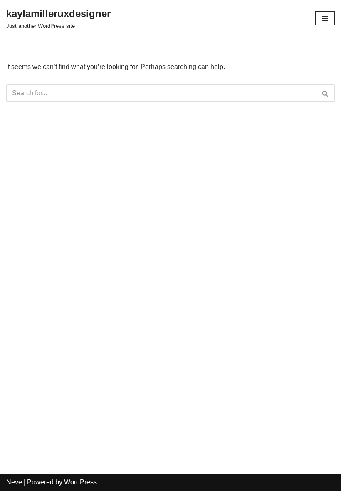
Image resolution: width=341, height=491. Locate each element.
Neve (14, 482)
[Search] (325, 93)
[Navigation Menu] (325, 18)
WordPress (80, 482)
